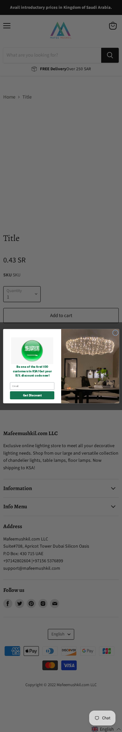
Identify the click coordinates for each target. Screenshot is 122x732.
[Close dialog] (115, 332)
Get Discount (31, 395)
